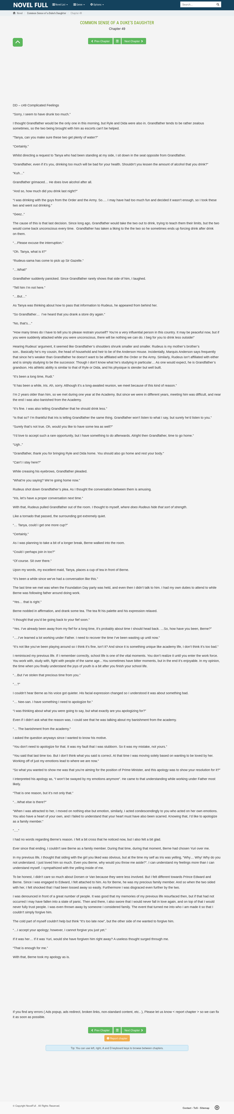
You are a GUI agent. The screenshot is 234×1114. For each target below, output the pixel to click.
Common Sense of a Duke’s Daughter (117, 22)
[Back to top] (217, 1108)
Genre (79, 4)
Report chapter (118, 1038)
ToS (195, 1108)
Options (97, 4)
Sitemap (204, 1108)
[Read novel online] (31, 5)
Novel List (60, 4)
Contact (187, 1108)
